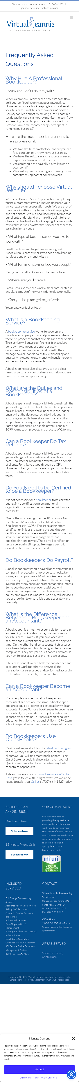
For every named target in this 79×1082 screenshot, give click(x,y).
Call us (35, 781)
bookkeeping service (21, 331)
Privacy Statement (48, 1077)
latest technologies (58, 748)
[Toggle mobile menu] (71, 17)
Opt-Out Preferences (58, 979)
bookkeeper (43, 500)
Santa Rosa (49, 957)
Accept (39, 1069)
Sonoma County (52, 953)
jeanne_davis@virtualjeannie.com (39, 7)
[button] (73, 1038)
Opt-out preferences (29, 1077)
